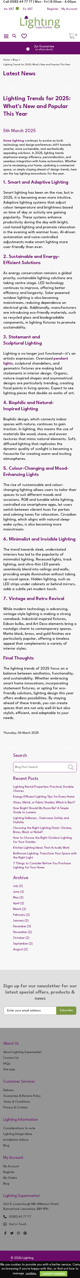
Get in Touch (17, 1224)
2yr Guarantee (44, 48)
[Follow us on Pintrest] (25, 1233)
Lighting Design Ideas (17, 1134)
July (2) (18, 886)
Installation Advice (16, 1140)
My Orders (10, 1178)
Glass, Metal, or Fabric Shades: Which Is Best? (44, 802)
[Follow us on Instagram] (18, 1233)
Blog (6, 1145)
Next (67, 88)
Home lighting (13, 140)
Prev (13, 88)
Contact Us (11, 1058)
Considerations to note (19, 1128)
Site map (9, 1069)
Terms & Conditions (16, 1101)
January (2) (21, 920)
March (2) (19, 909)
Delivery (8, 1090)
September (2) (23, 943)
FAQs (6, 1063)
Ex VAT (28, 9)
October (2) (21, 938)
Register (52, 9)
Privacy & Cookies (15, 1107)
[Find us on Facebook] (5, 1233)
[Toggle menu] (6, 36)
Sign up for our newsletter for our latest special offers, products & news (40, 992)
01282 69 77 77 (20, 1217)
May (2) (18, 897)
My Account (69, 9)
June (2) (18, 892)
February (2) (21, 915)
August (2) (20, 949)
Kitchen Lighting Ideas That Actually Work (41, 847)
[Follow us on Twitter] (12, 1233)
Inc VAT (9, 9)
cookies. (31, 1273)
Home (6, 60)
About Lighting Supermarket (22, 1052)
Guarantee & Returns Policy (22, 1096)
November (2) (22, 932)
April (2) (18, 903)
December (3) (22, 926)
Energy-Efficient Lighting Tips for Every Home (43, 796)
